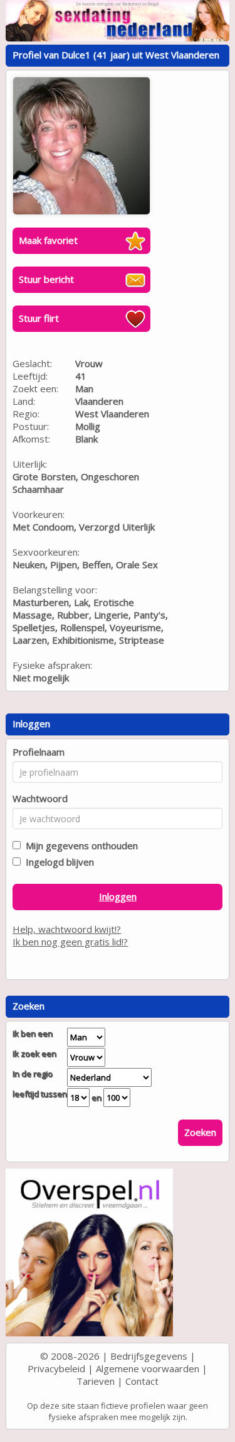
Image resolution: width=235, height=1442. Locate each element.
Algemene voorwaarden (147, 1368)
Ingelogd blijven (57, 862)
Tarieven (95, 1381)
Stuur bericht (46, 279)
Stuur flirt (39, 318)
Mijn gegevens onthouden (79, 845)
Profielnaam (39, 752)
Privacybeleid (56, 1368)
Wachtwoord (40, 798)
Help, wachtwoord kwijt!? (67, 929)
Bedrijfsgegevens (148, 1356)
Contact (142, 1381)
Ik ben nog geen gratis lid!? (70, 941)
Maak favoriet (48, 240)
